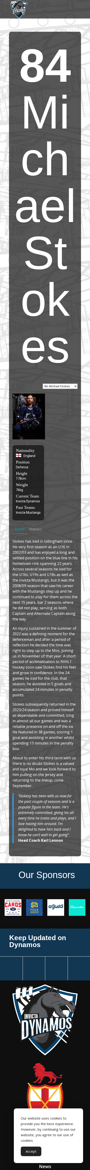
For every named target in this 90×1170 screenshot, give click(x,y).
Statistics (35, 529)
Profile (19, 529)
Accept (31, 1151)
